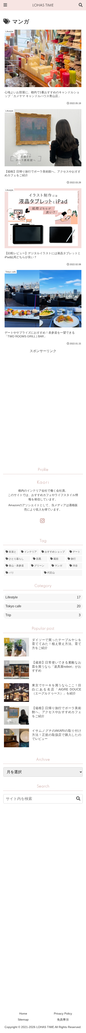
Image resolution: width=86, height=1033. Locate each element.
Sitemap (23, 1019)
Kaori (43, 483)
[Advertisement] (43, 397)
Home (23, 1013)
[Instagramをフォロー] (42, 521)
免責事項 (63, 1019)
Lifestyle (43, 597)
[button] (76, 798)
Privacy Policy (63, 1013)
